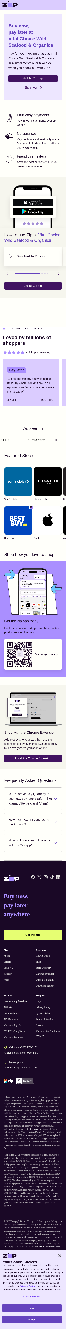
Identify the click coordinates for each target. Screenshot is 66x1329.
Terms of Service (44, 1019)
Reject (32, 1308)
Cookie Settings (32, 1296)
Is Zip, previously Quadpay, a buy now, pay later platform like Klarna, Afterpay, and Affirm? (30, 798)
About (7, 955)
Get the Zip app (33, 78)
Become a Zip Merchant (15, 1001)
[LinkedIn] (58, 877)
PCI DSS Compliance (14, 1031)
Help (38, 1001)
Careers (7, 962)
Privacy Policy (43, 1007)
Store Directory (43, 968)
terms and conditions (39, 1129)
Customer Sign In (45, 980)
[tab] (33, 256)
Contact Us (9, 968)
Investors (8, 974)
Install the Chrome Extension (33, 758)
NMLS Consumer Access (49, 1247)
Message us (16, 1062)
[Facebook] (33, 877)
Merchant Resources (13, 1037)
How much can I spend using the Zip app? (28, 822)
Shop (38, 962)
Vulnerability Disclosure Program (48, 1033)
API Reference (11, 1019)
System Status (43, 1013)
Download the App (45, 986)
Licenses (40, 1025)
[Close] (60, 1256)
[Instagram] (45, 877)
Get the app (33, 934)
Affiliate (8, 1007)
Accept (32, 1319)
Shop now (30, 87)
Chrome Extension (45, 974)
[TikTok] (52, 877)
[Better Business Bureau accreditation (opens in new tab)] (25, 1081)
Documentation (11, 1013)
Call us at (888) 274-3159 (23, 1047)
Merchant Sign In (12, 1025)
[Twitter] (39, 877)
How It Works (43, 955)
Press (6, 980)
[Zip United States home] (10, 5)
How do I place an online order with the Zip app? (29, 843)
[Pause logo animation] (56, 440)
